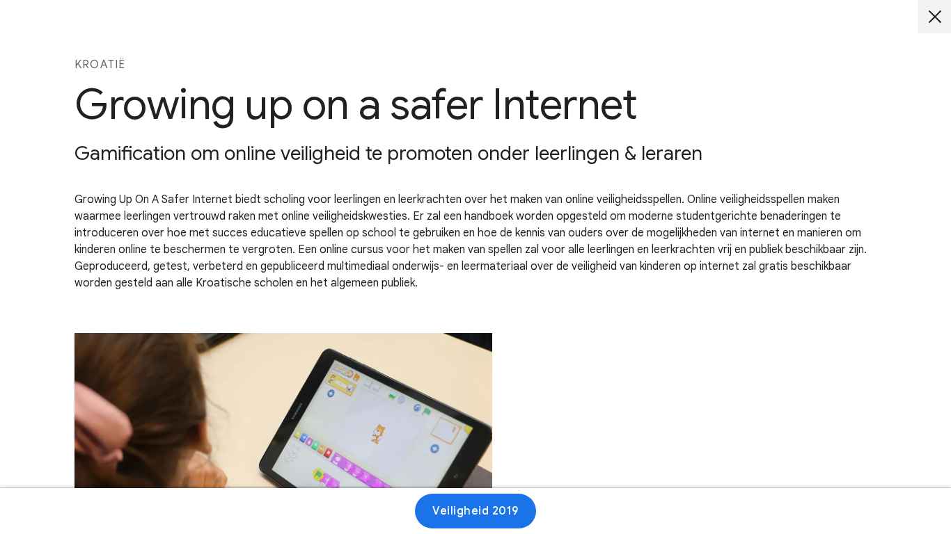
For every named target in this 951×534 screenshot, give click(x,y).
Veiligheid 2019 (475, 511)
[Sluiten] (934, 16)
